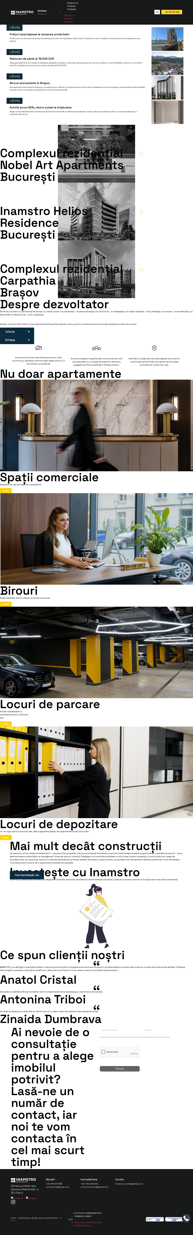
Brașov (19, 292)
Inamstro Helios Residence (44, 216)
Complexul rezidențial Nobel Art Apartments (62, 159)
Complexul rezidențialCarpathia (61, 274)
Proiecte (71, 6)
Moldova (42, 14)
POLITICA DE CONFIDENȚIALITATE (88, 1213)
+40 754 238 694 (89, 1183)
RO (157, 12)
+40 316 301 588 (54, 1183)
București (27, 176)
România (42, 10)
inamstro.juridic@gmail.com (129, 1183)
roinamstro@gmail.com (57, 1187)
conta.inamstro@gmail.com (94, 1187)
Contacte (71, 9)
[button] (104, 12)
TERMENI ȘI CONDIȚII (82, 1216)
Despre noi (72, 2)
